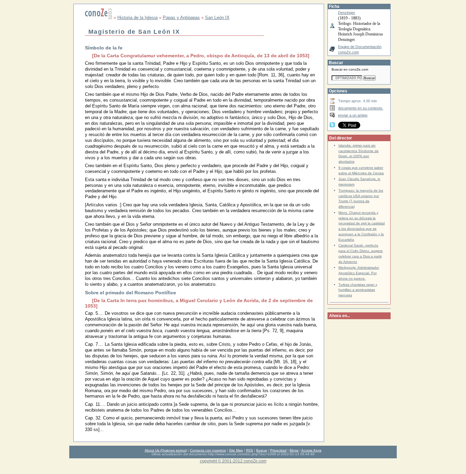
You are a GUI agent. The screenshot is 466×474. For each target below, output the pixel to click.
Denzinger (346, 13)
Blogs (294, 450)
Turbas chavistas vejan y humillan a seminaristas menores (357, 290)
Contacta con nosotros (208, 450)
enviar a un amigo (352, 115)
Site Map (236, 450)
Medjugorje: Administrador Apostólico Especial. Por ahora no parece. (358, 273)
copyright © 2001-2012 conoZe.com (233, 461)
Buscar (261, 450)
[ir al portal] (98, 17)
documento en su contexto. (360, 108)
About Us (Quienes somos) (166, 450)
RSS (249, 450)
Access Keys (311, 450)
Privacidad (278, 450)
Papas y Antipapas (181, 17)
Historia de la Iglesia (137, 17)
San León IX (217, 17)
